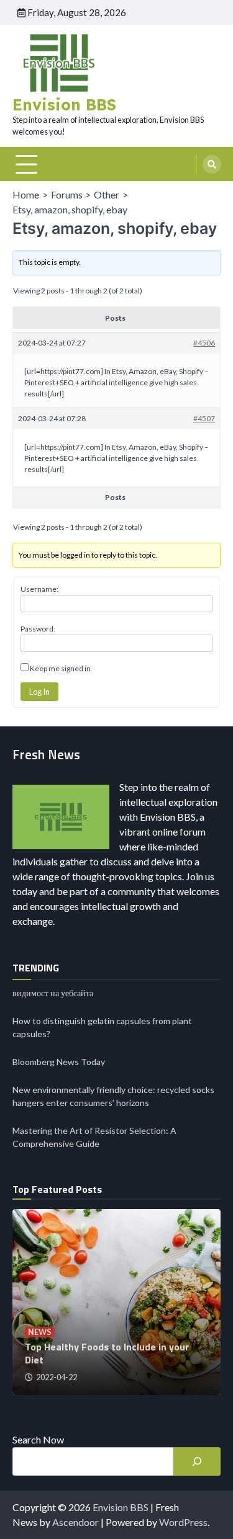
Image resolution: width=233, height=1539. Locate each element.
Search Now (38, 1439)
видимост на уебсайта (52, 993)
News (40, 1332)
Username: (39, 589)
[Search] (212, 164)
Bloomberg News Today (58, 1061)
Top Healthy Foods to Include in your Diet (107, 1353)
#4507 (204, 418)
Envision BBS (64, 104)
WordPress (183, 1522)
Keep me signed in (60, 668)
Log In (39, 692)
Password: (38, 628)
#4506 (204, 342)
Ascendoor (75, 1522)
